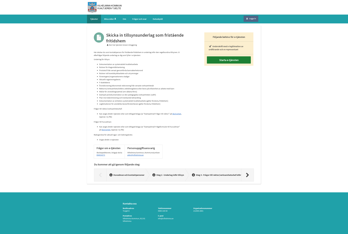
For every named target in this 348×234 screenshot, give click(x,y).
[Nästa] (247, 175)
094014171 (101, 155)
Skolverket (176, 114)
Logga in (251, 18)
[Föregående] (100, 175)
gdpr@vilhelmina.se (135, 155)
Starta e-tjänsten (229, 60)
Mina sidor (109, 19)
